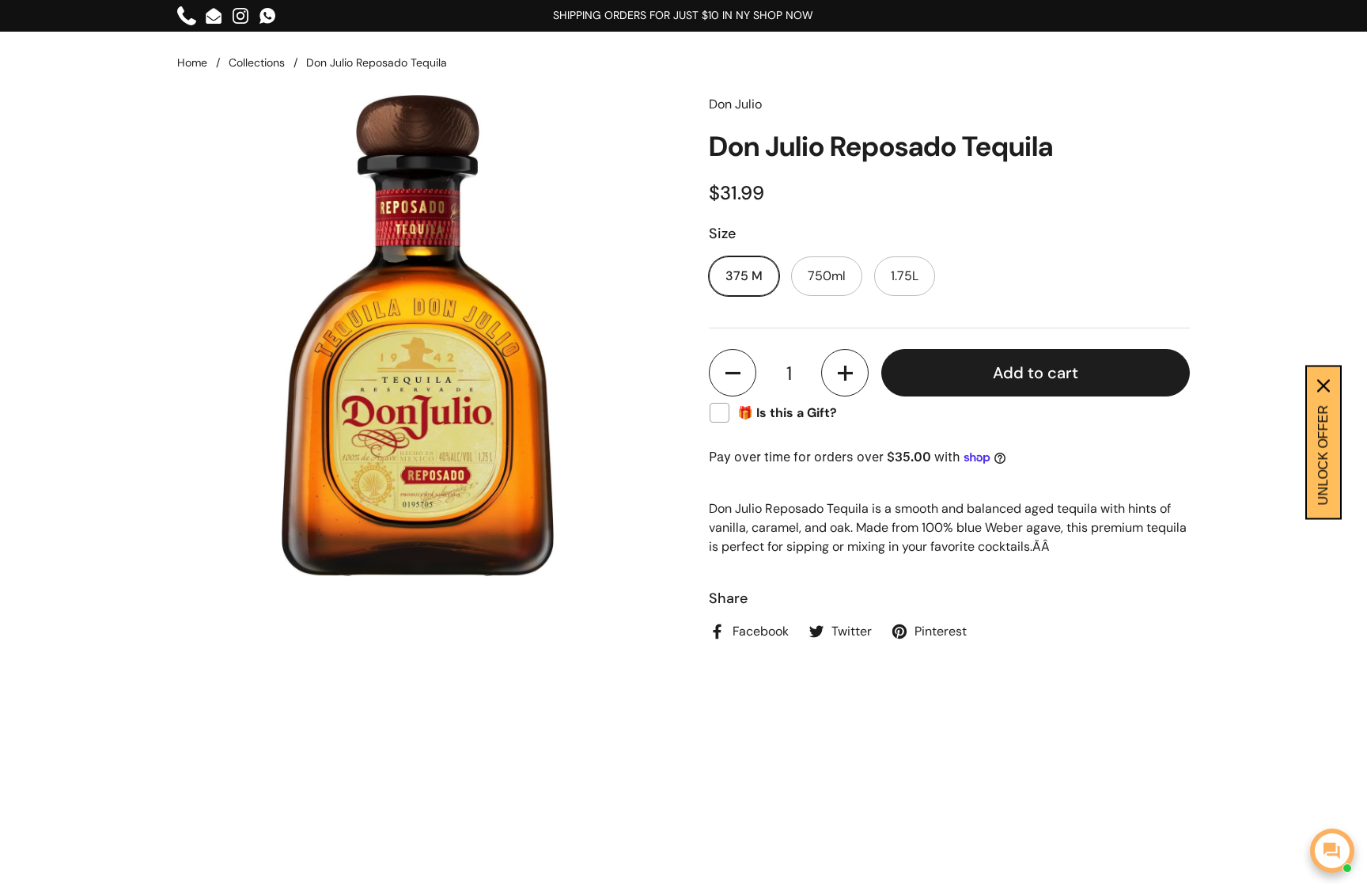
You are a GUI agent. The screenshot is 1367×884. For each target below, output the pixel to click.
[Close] (1323, 385)
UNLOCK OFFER (1323, 454)
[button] (732, 372)
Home (192, 62)
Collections (257, 62)
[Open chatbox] (1332, 851)
